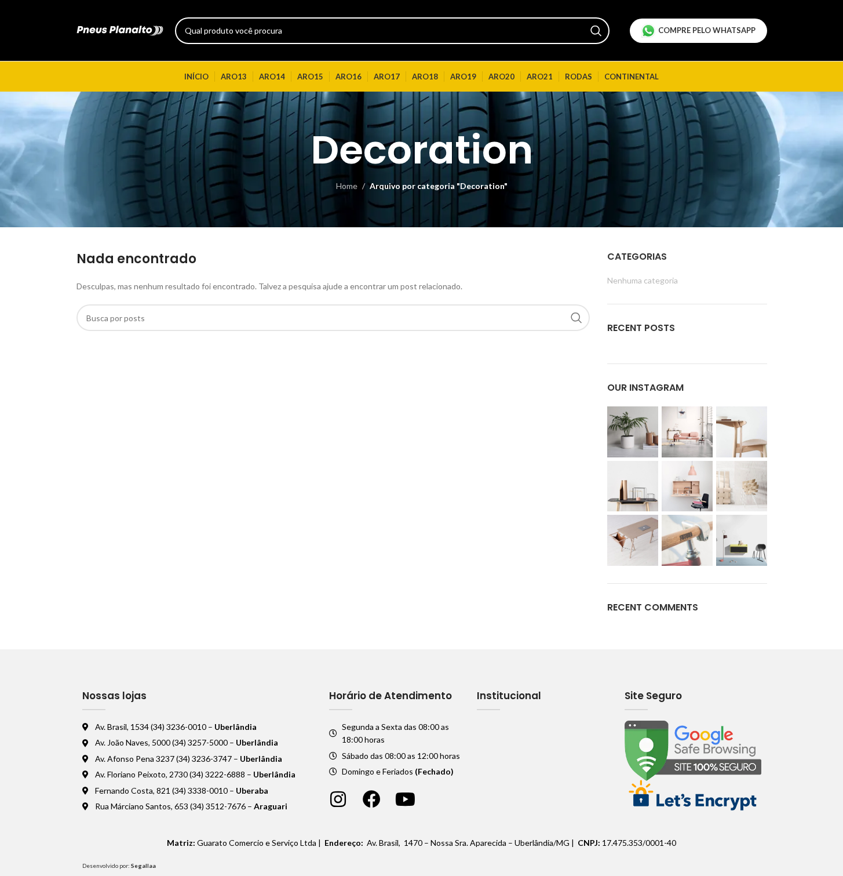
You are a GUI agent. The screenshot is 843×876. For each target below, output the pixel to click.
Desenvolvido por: (119, 865)
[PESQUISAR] (596, 30)
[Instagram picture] (632, 431)
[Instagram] (338, 799)
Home (346, 186)
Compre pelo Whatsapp (707, 30)
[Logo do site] (119, 29)
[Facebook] (372, 799)
